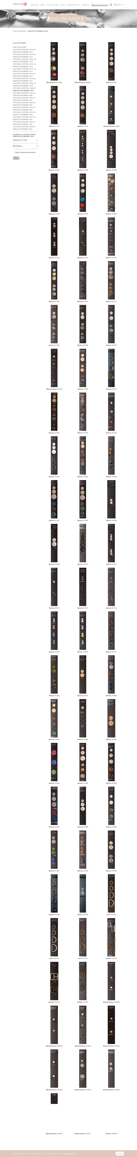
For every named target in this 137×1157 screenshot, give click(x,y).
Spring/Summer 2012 (22, 124)
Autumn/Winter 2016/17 (24, 98)
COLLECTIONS (53, 5)
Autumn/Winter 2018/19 (24, 88)
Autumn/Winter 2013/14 (24, 112)
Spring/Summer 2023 (23, 71)
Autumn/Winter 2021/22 (24, 74)
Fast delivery (19, 47)
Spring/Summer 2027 (23, 52)
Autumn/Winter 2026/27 (24, 50)
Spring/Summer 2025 (23, 62)
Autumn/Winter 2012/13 (24, 117)
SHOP (43, 5)
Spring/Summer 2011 (22, 129)
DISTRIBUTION (73, 5)
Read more (71, 1153)
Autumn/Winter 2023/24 (24, 64)
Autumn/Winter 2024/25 (24, 59)
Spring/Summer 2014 (23, 115)
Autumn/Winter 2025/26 (24, 54)
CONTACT (85, 5)
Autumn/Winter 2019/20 (24, 83)
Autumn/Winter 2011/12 (24, 122)
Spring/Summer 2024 (23, 66)
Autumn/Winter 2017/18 (24, 93)
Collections (19, 31)
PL (123, 4)
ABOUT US (34, 5)
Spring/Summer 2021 (22, 81)
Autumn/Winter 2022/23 (24, 69)
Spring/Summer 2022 (23, 76)
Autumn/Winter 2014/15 (24, 107)
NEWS (63, 5)
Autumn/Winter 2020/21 (24, 78)
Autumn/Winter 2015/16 (24, 103)
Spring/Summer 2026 (23, 57)
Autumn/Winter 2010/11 (24, 127)
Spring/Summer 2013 (23, 119)
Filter (16, 158)
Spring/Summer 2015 (22, 110)
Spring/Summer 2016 (23, 105)
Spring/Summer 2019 (38, 31)
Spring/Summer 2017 (22, 100)
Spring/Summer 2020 (23, 86)
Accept (120, 1154)
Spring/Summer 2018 (22, 95)
